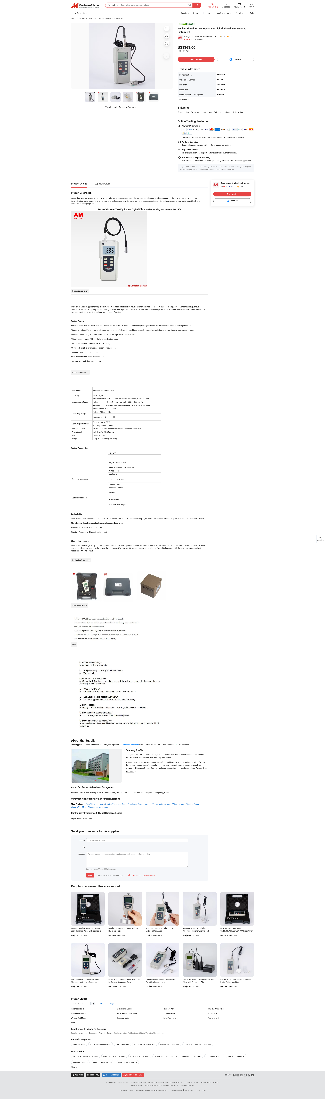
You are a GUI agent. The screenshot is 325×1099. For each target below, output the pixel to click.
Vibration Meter (178, 804)
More (73, 1067)
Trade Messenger (111, 1075)
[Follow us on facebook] (234, 1075)
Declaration (189, 1090)
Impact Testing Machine (169, 1044)
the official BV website (129, 744)
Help (208, 13)
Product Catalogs (107, 1003)
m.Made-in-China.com (168, 1085)
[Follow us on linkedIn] (252, 1075)
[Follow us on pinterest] (249, 1075)
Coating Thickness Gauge (116, 804)
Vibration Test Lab (80, 1062)
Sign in (251, 6)
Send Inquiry (196, 59)
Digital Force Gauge (124, 1009)
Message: (81, 854)
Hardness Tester (151, 804)
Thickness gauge (77, 1013)
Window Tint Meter (79, 807)
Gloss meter (213, 1013)
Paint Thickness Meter (94, 804)
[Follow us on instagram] (241, 1075)
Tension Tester (192, 804)
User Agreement (176, 1090)
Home (73, 18)
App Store (77, 1075)
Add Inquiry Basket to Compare (122, 107)
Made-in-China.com (151, 1085)
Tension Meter (168, 1009)
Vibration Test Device (214, 1056)
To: (84, 847)
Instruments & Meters (87, 18)
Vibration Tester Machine (102, 1062)
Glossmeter (93, 807)
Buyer (195, 13)
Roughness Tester (135, 804)
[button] (189, 5)
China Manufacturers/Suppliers (142, 1082)
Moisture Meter (165, 804)
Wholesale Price (177, 1082)
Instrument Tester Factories (114, 1056)
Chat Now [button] (237, 59)
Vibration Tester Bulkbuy (127, 1062)
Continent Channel (192, 1082)
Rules (252, 13)
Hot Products (111, 1082)
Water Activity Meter (216, 1009)
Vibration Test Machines (191, 1056)
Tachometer (213, 1018)
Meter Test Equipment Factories (85, 1056)
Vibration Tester (168, 1013)
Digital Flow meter (169, 1018)
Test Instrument (104, 18)
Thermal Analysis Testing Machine (197, 1044)
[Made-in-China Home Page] (85, 5)
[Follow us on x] (238, 1075)
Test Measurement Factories (166, 1056)
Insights (216, 1082)
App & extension (223, 13)
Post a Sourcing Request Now (141, 875)
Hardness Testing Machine (144, 1044)
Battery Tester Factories (139, 1056)
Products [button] (112, 5)
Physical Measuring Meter (100, 1044)
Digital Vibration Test (236, 1056)
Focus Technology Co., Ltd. (144, 1090)
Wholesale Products (162, 1082)
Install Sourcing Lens (134, 1075)
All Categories (80, 13)
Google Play (93, 1075)
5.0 (224, 187)
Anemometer (104, 807)
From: (82, 840)
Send (90, 875)
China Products (123, 1082)
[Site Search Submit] (196, 5)
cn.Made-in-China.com (186, 1085)
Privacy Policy (201, 1090)
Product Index (206, 1082)
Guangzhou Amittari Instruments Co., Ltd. (200, 36)
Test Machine (119, 18)
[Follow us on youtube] (245, 1075)
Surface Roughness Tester (127, 1013)
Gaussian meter (123, 1018)
